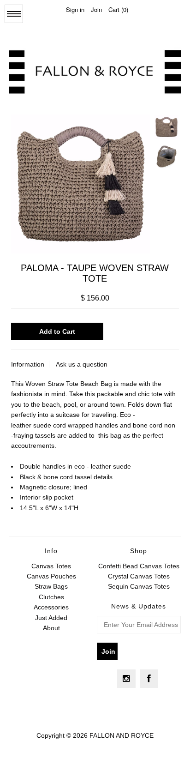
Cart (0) (118, 9)
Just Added (51, 617)
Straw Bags (51, 586)
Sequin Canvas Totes (139, 586)
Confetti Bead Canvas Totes (138, 566)
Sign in (75, 9)
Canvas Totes (51, 566)
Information (27, 364)
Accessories (51, 607)
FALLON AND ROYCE (121, 735)
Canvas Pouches (51, 576)
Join (96, 9)
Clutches (51, 597)
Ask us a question (81, 364)
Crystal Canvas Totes (139, 576)
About (51, 628)
